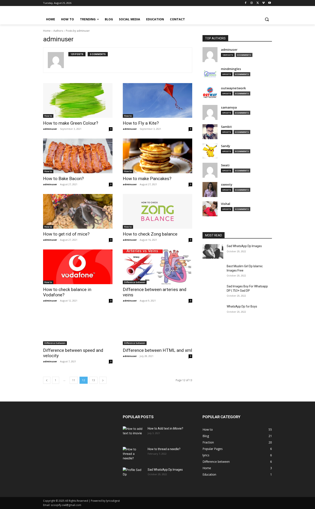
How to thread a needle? (164, 449)
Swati (225, 165)
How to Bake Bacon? (63, 178)
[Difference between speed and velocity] (77, 327)
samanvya (229, 107)
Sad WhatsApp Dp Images (244, 246)
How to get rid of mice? (66, 234)
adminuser (50, 128)
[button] (267, 19)
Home (47, 31)
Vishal (225, 204)
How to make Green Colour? (70, 123)
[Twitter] (257, 3)
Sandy (225, 146)
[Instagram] (251, 3)
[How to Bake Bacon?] (77, 156)
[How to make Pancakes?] (157, 156)
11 (73, 380)
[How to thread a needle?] (133, 454)
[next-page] (102, 380)
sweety (226, 184)
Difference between (134, 282)
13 (93, 380)
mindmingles (231, 69)
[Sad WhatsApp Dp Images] (212, 251)
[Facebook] (245, 3)
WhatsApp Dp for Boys (242, 306)
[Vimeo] (263, 3)
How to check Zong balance (150, 234)
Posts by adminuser (78, 31)
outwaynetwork (233, 88)
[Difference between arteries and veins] (157, 266)
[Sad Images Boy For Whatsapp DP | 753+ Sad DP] (212, 291)
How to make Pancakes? (147, 178)
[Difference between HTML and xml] (157, 327)
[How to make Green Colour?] (77, 100)
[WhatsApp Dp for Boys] (212, 312)
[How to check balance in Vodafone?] (77, 266)
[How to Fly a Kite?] (157, 100)
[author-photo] (58, 60)
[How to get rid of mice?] (77, 211)
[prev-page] (46, 380)
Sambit (226, 127)
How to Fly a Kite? (141, 123)
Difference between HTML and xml (157, 350)
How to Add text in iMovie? (165, 428)
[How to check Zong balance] (157, 211)
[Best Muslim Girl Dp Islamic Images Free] (212, 271)
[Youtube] (269, 3)
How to (48, 115)
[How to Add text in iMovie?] (133, 433)
